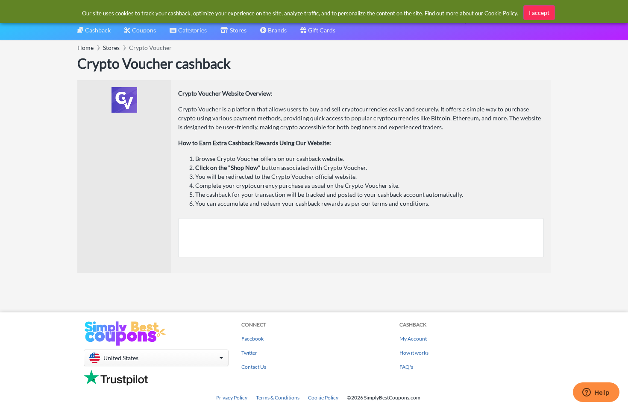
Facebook (252, 338)
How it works (413, 353)
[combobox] (188, 33)
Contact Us (253, 367)
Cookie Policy (323, 397)
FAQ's (406, 367)
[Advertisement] (361, 238)
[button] (156, 358)
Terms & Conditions (277, 397)
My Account (413, 338)
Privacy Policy (231, 397)
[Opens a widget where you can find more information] (595, 393)
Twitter (249, 353)
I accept (539, 12)
